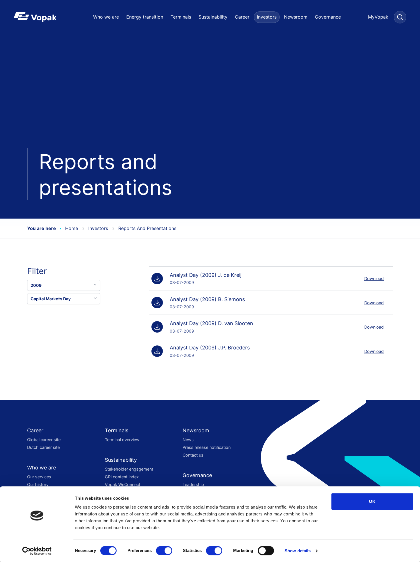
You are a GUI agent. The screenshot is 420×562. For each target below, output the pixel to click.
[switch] (164, 550)
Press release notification (207, 447)
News (188, 439)
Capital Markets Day (51, 298)
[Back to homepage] (44, 17)
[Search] (400, 17)
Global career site (44, 439)
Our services (39, 476)
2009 (36, 285)
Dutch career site (43, 447)
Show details (298, 550)
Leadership (193, 484)
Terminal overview (122, 439)
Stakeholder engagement (129, 469)
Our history (38, 484)
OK (372, 501)
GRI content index (122, 476)
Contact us (193, 455)
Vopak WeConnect (122, 484)
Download (374, 278)
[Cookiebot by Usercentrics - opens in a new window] (37, 551)
